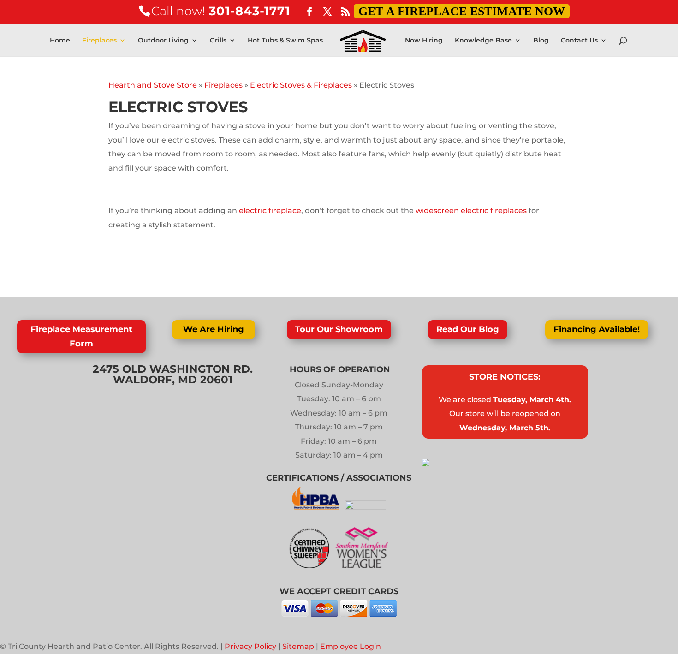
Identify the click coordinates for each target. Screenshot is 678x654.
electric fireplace (269, 210)
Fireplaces (99, 40)
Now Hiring (424, 40)
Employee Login (350, 646)
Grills (218, 40)
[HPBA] (316, 507)
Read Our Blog (467, 329)
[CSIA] (312, 565)
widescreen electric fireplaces (471, 210)
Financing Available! (596, 329)
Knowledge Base (483, 40)
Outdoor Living (163, 40)
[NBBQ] (365, 507)
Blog (541, 40)
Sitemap (298, 646)
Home (60, 40)
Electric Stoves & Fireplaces (301, 85)
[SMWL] (361, 565)
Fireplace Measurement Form (81, 336)
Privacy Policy (250, 646)
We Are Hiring (213, 329)
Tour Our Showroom (339, 329)
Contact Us (579, 40)
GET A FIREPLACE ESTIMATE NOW (461, 11)
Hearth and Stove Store (152, 85)
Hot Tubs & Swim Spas (285, 40)
